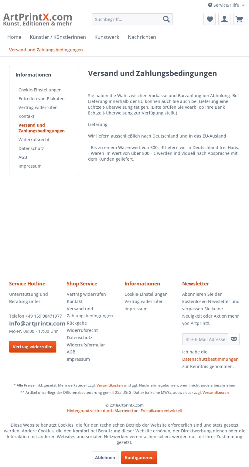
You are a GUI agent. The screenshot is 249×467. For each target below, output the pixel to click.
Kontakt (26, 116)
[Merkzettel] (209, 19)
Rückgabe (77, 323)
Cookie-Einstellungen (40, 90)
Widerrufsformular (86, 345)
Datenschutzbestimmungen (210, 359)
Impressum (30, 166)
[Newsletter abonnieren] (234, 339)
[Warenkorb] (239, 19)
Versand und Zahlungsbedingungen (42, 128)
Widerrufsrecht (34, 139)
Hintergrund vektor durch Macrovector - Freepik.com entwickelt (124, 410)
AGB (23, 157)
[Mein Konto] (224, 19)
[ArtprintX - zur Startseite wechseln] (37, 20)
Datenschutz (31, 148)
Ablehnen (105, 457)
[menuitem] (132, 19)
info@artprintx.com (37, 323)
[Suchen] (166, 19)
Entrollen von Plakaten (42, 98)
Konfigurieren (139, 457)
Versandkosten (110, 385)
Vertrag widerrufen (38, 107)
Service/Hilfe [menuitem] (226, 5)
